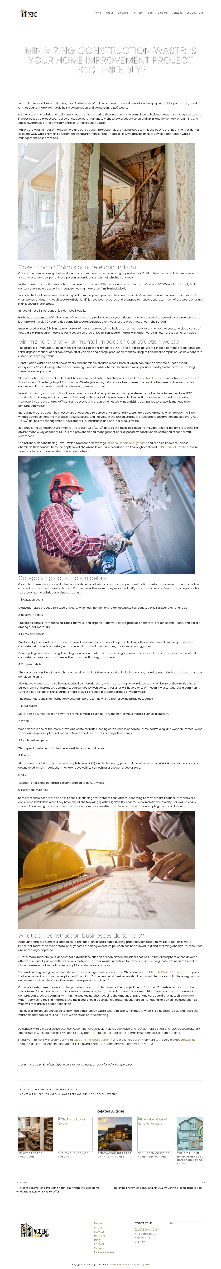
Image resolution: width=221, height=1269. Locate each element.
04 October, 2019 (26, 79)
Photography (129, 1264)
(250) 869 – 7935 (146, 1230)
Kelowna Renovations (62, 1089)
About (109, 12)
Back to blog (30, 37)
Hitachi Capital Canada (166, 972)
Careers (162, 12)
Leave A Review (104, 1252)
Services (123, 12)
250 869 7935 (195, 12)
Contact (177, 12)
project (94, 1094)
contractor (28, 1094)
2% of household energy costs (127, 443)
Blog (150, 12)
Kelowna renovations (73, 1094)
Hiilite (147, 1264)
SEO (139, 1264)
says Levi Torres (150, 378)
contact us (187, 1040)
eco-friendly (47, 1094)
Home (97, 12)
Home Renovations (33, 1089)
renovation (110, 1094)
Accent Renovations (48, 79)
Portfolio (138, 12)
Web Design (115, 1264)
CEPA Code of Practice (172, 447)
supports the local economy (93, 1040)
